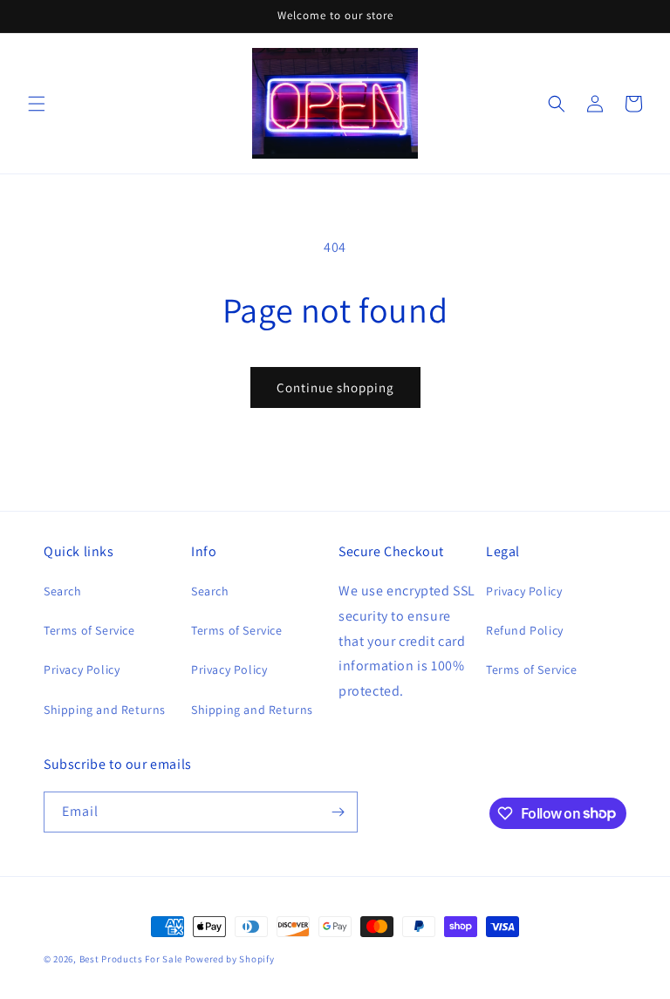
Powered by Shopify (230, 959)
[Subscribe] (337, 812)
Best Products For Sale (130, 959)
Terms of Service (89, 630)
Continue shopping (335, 387)
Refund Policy (525, 630)
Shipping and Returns (105, 709)
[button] (36, 104)
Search (63, 591)
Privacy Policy (82, 669)
